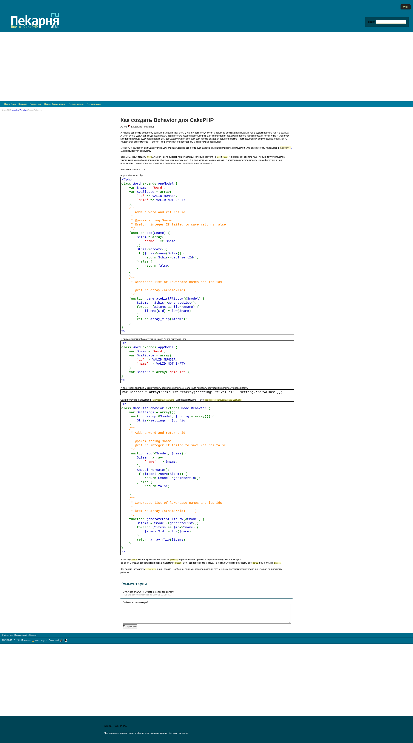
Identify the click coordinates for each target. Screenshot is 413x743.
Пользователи (76, 104)
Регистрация (94, 104)
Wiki (405, 6)
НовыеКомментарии (55, 104)
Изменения (36, 104)
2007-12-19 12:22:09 (11, 640)
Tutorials (23, 110)
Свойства (53, 640)
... (43, 110)
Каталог (22, 104)
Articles (15, 110)
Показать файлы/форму (25, 635)
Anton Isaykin (41, 640)
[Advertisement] (206, 68)
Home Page (10, 104)
